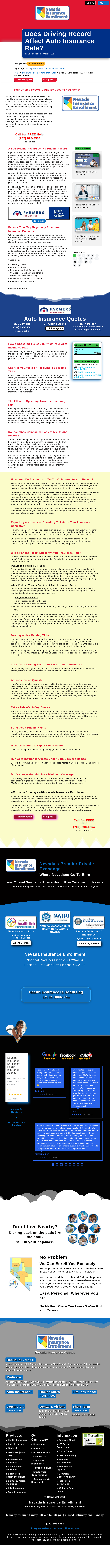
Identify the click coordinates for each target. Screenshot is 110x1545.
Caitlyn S (39, 1091)
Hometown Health (44, 1367)
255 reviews (13, 1099)
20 (80, 259)
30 (86, 259)
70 (80, 262)
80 (86, 262)
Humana (24, 1385)
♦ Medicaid (12, 1448)
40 (91, 259)
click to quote (39, 221)
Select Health (76, 1367)
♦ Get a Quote (65, 1451)
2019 (28, 69)
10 (75, 259)
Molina (90, 1367)
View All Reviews (17, 1111)
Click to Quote (55, 328)
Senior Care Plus (41, 1385)
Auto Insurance (36, 64)
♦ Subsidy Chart (66, 1440)
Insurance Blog (30, 73)
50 (96, 259)
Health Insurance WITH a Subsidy (87, 376)
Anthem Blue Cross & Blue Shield (24, 1382)
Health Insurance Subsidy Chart (84, 368)
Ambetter (61, 1367)
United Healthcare (56, 1382)
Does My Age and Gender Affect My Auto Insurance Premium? (87, 239)
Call (88, 3)
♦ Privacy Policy (40, 1452)
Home (17, 73)
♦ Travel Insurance (16, 1492)
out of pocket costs (55, 69)
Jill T (73, 1112)
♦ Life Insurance (15, 1488)
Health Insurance (86, 372)
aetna (56, 1385)
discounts (38, 69)
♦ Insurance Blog (66, 1455)
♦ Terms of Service (42, 1468)
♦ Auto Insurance (15, 1444)
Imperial (10, 1370)
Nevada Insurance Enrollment (65, 792)
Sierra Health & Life (79, 1364)
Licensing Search (89, 943)
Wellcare (76, 1385)
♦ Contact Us (38, 1456)
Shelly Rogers (34, 54)
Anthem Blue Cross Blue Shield (48, 1364)
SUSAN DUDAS (42, 1154)
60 (75, 262)
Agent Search (21, 943)
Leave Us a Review (18, 1124)
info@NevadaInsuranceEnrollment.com (55, 1528)
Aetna (28, 1367)
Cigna (65, 1385)
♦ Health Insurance (16, 1440)
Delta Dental (45, 1411)
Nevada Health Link (16, 1364)
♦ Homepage (38, 1444)
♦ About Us (37, 1448)
